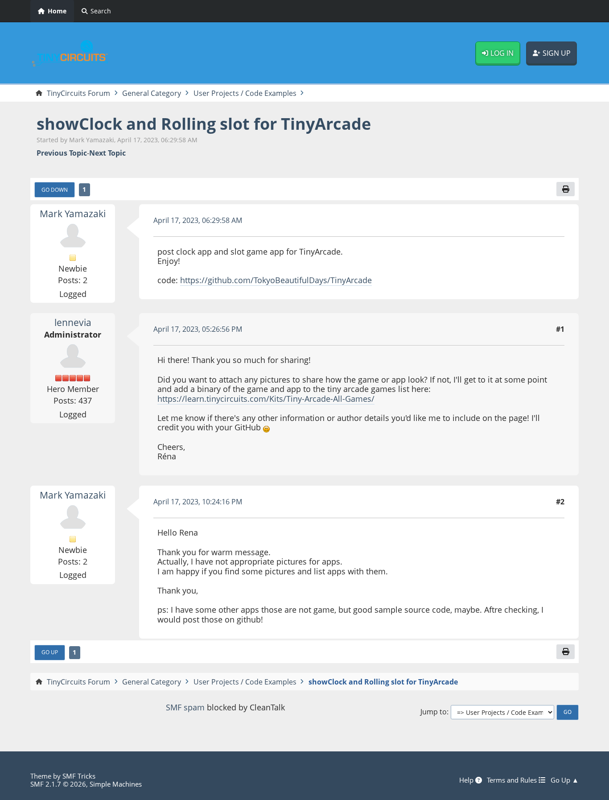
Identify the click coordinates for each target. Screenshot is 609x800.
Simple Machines (116, 783)
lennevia (72, 322)
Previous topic (62, 153)
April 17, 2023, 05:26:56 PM (197, 329)
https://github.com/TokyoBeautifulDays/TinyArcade (276, 280)
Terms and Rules (513, 780)
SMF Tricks (78, 775)
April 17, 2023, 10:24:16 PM (197, 502)
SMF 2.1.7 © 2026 (58, 783)
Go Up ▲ (565, 780)
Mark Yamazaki (73, 213)
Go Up (49, 652)
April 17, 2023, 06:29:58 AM (197, 220)
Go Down (54, 189)
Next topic (107, 153)
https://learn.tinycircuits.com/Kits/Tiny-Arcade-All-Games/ (265, 398)
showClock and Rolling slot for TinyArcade (204, 124)
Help (467, 780)
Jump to (433, 712)
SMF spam (185, 707)
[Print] (565, 189)
